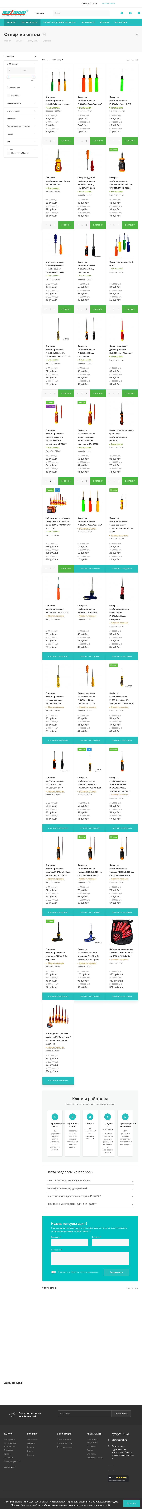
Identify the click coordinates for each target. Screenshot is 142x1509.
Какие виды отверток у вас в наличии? (90, 1180)
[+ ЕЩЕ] (134, 22)
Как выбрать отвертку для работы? (90, 1188)
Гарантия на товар (64, 1447)
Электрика (8, 1458)
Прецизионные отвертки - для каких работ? (90, 1204)
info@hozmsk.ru (119, 1440)
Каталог (8, 1434)
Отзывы (30, 1447)
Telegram (126, 4)
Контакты (31, 1443)
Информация (64, 1434)
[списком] (133, 59)
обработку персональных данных (84, 1272)
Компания (32, 1434)
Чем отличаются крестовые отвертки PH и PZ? (90, 1196)
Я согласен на (78, 1272)
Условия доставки (64, 1443)
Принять (131, 1503)
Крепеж (7, 1454)
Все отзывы (132, 1288)
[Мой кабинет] (139, 4)
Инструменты (9, 1439)
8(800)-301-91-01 (89, 3)
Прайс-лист (9, 1467)
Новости (30, 1455)
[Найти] (105, 13)
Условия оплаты (64, 1439)
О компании (32, 1439)
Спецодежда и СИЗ (12, 1462)
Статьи (30, 1451)
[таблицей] (137, 59)
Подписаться (121, 1413)
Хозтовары (8, 1450)
